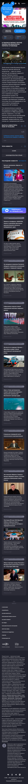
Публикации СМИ (6, 638)
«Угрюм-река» (10, 696)
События (4, 635)
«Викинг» (17, 696)
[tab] (8, 31)
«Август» (4, 695)
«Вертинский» (10, 698)
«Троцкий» (22, 696)
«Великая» (4, 698)
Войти (23, 3)
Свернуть (14, 603)
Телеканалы (5, 741)
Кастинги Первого (6, 619)
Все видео (4, 622)
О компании (5, 607)
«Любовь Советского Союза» (14, 695)
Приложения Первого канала (9, 616)
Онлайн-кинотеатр (6, 613)
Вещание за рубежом (19, 646)
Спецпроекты (5, 610)
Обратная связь (5, 628)
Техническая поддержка (8, 632)
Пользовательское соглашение (9, 625)
